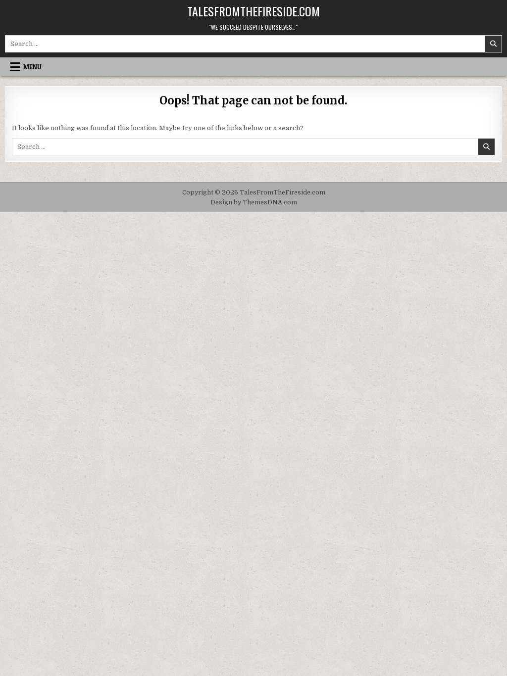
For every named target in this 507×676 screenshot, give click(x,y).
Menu (32, 67)
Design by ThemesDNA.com (253, 202)
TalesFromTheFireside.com (253, 11)
